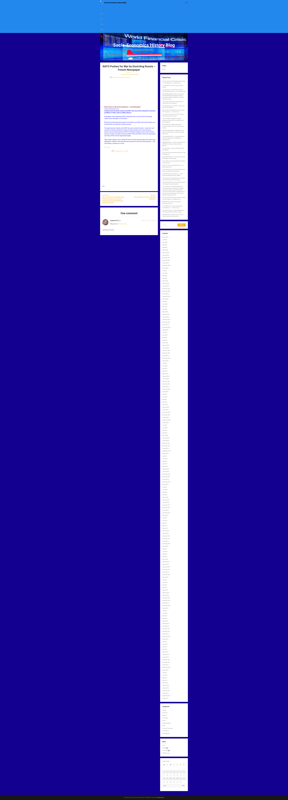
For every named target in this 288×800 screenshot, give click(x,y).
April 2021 (164, 402)
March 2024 (165, 311)
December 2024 (166, 288)
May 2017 (164, 523)
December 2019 (166, 443)
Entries (165, 748)
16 (164, 778)
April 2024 (164, 309)
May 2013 (164, 646)
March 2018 (165, 497)
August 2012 (165, 670)
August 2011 (165, 698)
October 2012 (165, 664)
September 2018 (166, 481)
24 (167, 782)
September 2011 (166, 695)
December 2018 (166, 474)
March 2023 (165, 342)
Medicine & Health (166, 723)
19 (174, 778)
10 (167, 775)
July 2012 (164, 672)
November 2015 (166, 569)
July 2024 (164, 301)
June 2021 (164, 396)
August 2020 (165, 422)
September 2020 (166, 420)
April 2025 (164, 278)
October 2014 (165, 603)
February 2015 (165, 592)
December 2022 (166, 350)
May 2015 (164, 585)
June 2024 (164, 304)
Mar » (183, 785)
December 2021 (166, 381)
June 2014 (164, 613)
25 (170, 782)
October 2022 (165, 355)
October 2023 (165, 324)
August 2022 (165, 360)
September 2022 (166, 358)
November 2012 (166, 662)
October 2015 (165, 572)
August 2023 (165, 329)
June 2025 (164, 273)
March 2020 (165, 435)
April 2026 (164, 247)
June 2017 (164, 520)
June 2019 (164, 458)
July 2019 (164, 456)
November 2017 (166, 507)
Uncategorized (165, 733)
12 (174, 775)
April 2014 (164, 618)
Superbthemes (160, 797)
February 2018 (165, 500)
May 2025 (164, 275)
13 (177, 775)
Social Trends (165, 730)
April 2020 (164, 433)
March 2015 (165, 590)
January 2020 (165, 440)
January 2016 (165, 564)
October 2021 (165, 386)
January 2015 (165, 595)
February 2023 (165, 345)
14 (180, 775)
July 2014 (164, 610)
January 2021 (165, 409)
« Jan (164, 785)
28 (180, 782)
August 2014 (165, 608)
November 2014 (166, 600)
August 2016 (165, 546)
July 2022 (164, 363)
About (186, 2)
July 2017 (164, 518)
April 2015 (164, 587)
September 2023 (166, 327)
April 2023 (164, 340)
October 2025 (165, 262)
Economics (165, 712)
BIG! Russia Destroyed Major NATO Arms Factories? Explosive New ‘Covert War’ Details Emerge (173, 126)
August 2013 (165, 639)
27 (177, 782)
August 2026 (165, 237)
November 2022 (166, 353)
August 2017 (165, 515)
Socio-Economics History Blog (115, 3)
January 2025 (165, 286)
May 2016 (164, 554)
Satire (163, 725)
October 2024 (165, 293)
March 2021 (165, 404)
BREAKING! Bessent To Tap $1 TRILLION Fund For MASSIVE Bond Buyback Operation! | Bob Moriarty (173, 144)
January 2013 (165, 657)
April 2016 (164, 556)
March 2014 (165, 621)
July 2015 (164, 579)
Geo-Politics (165, 718)
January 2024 (165, 317)
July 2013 (164, 641)
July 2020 (164, 425)
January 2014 (165, 626)
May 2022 (164, 368)
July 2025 (164, 270)
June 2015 (164, 582)
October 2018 (165, 479)
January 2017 (165, 533)
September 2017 (166, 512)
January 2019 (165, 471)
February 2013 (165, 654)
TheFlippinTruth (123, 224)
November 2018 (166, 476)
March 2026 (165, 250)
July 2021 (164, 394)
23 (164, 782)
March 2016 (165, 559)
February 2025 (165, 283)
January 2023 (165, 348)
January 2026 (165, 255)
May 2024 (164, 306)
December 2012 (166, 659)
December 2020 (166, 412)
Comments (166, 750)
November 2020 (166, 415)
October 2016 (165, 541)
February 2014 (165, 623)
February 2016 (165, 561)
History (164, 720)
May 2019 (164, 461)
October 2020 (165, 417)
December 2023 (166, 319)
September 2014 (166, 605)
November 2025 (166, 260)
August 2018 (165, 484)
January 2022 (165, 378)
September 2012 (166, 667)
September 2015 (166, 574)
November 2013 (166, 631)
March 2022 (165, 373)
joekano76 (114, 220)
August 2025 (165, 268)
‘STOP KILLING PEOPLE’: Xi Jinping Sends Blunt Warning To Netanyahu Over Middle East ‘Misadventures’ (173, 138)
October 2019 (165, 448)
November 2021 (166, 384)
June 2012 (164, 675)
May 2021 (164, 399)
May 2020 (164, 430)
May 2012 (164, 677)
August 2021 (165, 391)
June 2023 (164, 335)
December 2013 (166, 628)
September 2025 (166, 265)
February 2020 (165, 438)
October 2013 (165, 634)
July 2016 (164, 548)
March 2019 (165, 466)
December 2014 (166, 597)
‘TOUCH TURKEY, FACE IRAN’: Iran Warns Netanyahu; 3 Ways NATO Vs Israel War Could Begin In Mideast (173, 120)
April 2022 (164, 371)
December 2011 (166, 690)
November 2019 (166, 445)
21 (180, 778)
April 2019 (164, 463)
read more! (107, 147)
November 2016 (166, 538)
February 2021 (165, 407)
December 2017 (166, 505)
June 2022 (164, 366)
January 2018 (165, 502)
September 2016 (166, 543)
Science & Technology (167, 728)
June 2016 (164, 551)
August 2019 (165, 453)
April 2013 (164, 649)
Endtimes (164, 715)
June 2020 (164, 427)
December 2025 (166, 257)
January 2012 (165, 688)
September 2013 (166, 636)
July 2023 (164, 332)
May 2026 (164, 244)
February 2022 (165, 376)
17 (167, 778)
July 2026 (164, 239)
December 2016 (166, 536)
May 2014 (164, 615)
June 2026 (164, 242)
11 (170, 775)
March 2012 (165, 682)
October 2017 (165, 510)
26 (174, 782)
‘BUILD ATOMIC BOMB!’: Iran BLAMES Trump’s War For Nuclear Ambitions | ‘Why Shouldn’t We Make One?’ (173, 132)
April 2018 (164, 494)
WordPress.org (165, 753)
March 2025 (165, 281)
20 (177, 778)
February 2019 (165, 469)
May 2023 (164, 337)
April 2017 (164, 525)
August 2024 (165, 299)
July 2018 (164, 487)
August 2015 (165, 577)
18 (170, 778)
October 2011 (165, 693)
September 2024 (166, 296)
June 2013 (164, 644)
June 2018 (164, 489)
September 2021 (166, 389)
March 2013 (165, 652)
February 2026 (165, 252)
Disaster (164, 710)
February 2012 (165, 685)
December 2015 (166, 567)
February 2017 (165, 530)
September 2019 (166, 451)
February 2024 (165, 314)
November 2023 (166, 322)
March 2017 (165, 528)
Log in (163, 745)
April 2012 (164, 680)
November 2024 (166, 291)
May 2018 (164, 492)
